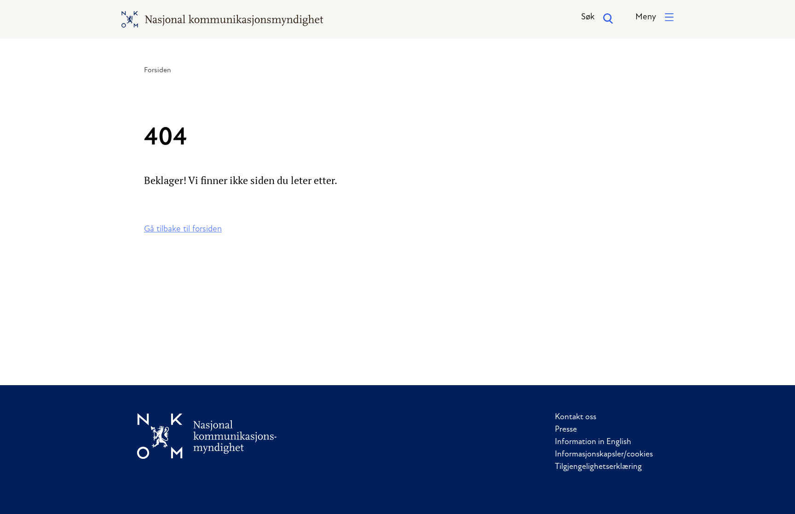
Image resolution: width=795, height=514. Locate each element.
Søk (587, 17)
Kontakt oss (575, 417)
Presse (566, 430)
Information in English (593, 442)
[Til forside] (207, 436)
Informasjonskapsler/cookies (604, 454)
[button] (654, 17)
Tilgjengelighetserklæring (598, 467)
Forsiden (157, 70)
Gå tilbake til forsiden (183, 229)
